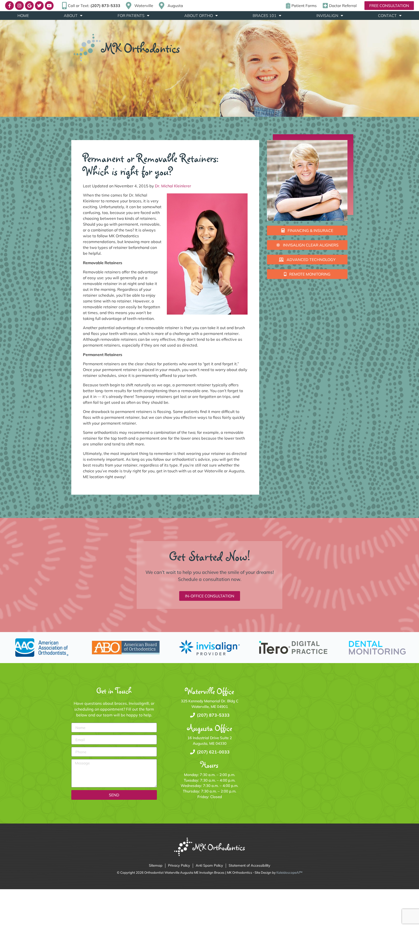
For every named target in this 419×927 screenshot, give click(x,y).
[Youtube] (49, 5)
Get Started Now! (209, 556)
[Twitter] (39, 5)
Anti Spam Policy (209, 866)
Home (23, 15)
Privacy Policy (179, 866)
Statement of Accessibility (249, 866)
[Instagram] (19, 5)
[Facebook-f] (9, 5)
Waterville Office (209, 691)
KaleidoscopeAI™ (289, 872)
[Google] (29, 5)
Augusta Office (209, 728)
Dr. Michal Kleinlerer (173, 185)
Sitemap (155, 866)
